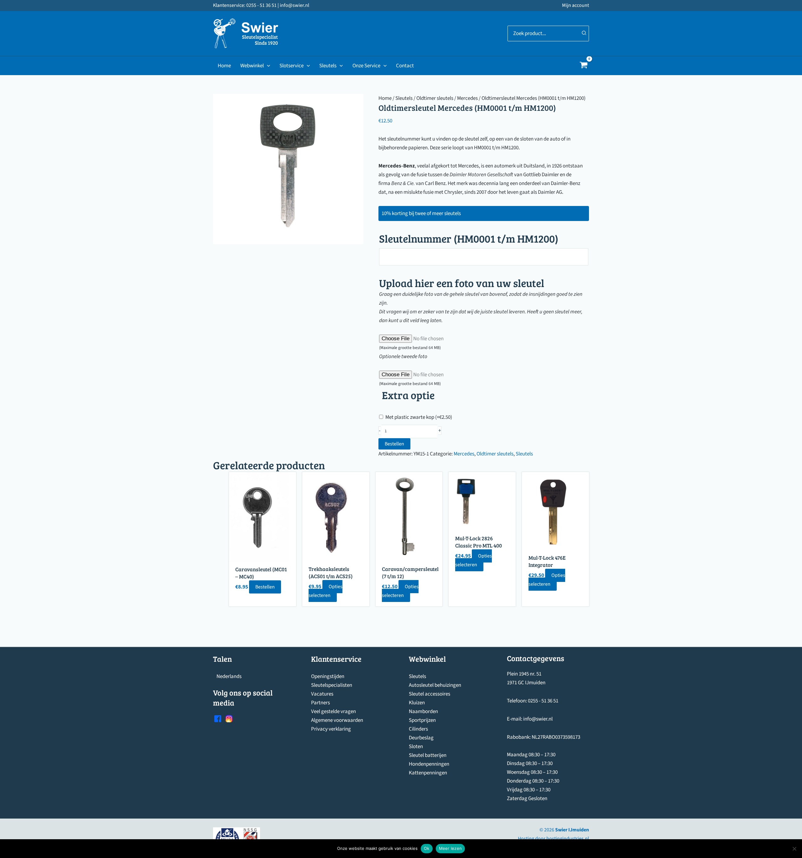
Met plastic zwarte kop (418, 417)
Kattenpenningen (428, 773)
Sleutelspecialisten (331, 685)
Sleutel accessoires (429, 694)
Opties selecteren (325, 591)
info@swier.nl (538, 719)
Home (224, 65)
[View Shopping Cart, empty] (583, 65)
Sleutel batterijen (427, 755)
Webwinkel (252, 65)
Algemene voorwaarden (337, 720)
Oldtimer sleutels (434, 98)
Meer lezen (450, 848)
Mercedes (467, 98)
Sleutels (327, 65)
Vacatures (322, 694)
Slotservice (291, 65)
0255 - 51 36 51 (543, 701)
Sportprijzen (422, 720)
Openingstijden (327, 676)
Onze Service (366, 65)
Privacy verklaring (331, 729)
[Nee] (794, 848)
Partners (320, 702)
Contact (405, 65)
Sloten (416, 746)
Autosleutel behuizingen (435, 685)
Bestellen (394, 443)
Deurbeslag (421, 738)
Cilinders (418, 729)
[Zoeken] (584, 33)
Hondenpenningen (429, 764)
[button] (267, 66)
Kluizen (417, 702)
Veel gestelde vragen (333, 711)
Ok (427, 848)
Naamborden (423, 711)
